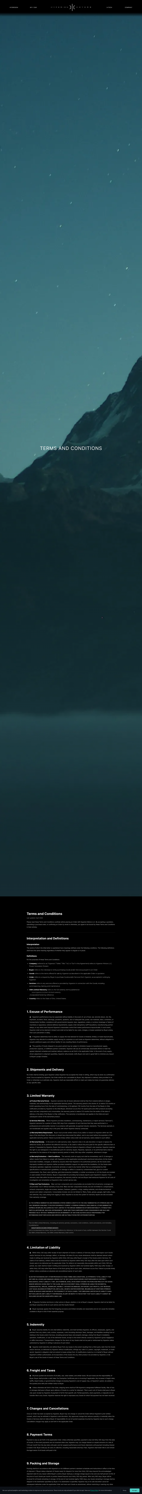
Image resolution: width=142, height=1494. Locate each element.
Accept (134, 1490)
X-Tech (109, 7)
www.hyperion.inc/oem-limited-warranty (46, 992)
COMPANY (128, 7)
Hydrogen (14, 7)
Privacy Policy (94, 1490)
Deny (124, 1490)
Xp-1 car (33, 7)
